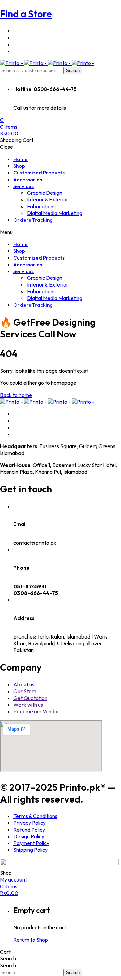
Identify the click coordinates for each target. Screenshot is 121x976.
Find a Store (26, 14)
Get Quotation (30, 698)
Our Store (24, 691)
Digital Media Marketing (54, 213)
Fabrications (41, 206)
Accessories (27, 179)
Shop (19, 166)
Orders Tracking (33, 220)
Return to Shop (30, 939)
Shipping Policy (30, 849)
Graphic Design (44, 192)
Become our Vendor (36, 711)
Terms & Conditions (35, 816)
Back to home (16, 394)
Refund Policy (29, 829)
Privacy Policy (29, 822)
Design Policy (28, 836)
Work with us (28, 704)
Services (23, 186)
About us (23, 684)
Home (20, 159)
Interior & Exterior (47, 199)
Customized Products (39, 172)
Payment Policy (31, 843)
